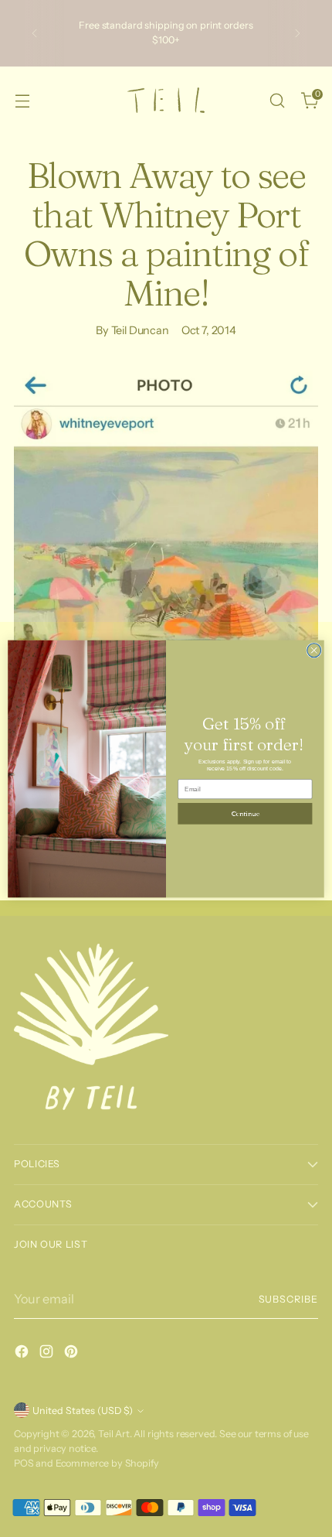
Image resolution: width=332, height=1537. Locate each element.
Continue (245, 813)
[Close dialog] (314, 650)
